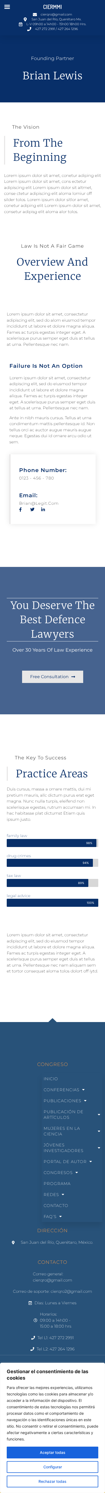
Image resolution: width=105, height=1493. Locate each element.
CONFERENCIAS (61, 1089)
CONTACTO (56, 1205)
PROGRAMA (57, 1183)
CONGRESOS (58, 1172)
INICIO (51, 1078)
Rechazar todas (52, 1481)
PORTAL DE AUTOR (65, 1161)
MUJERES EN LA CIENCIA (62, 1131)
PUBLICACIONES (62, 1100)
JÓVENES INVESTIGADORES (63, 1147)
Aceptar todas (52, 1452)
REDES (51, 1194)
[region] (52, 1428)
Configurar (52, 1467)
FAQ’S (50, 1216)
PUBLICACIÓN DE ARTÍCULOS (63, 1114)
